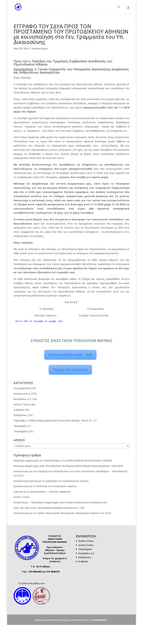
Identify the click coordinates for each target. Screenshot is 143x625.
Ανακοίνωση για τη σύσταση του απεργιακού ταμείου (45, 486)
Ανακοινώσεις (40, 48)
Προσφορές (20, 426)
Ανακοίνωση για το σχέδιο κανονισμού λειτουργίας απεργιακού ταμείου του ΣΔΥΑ (62, 513)
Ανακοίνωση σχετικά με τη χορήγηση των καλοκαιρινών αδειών (51, 481)
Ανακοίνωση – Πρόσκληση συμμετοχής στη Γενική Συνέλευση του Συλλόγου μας (60, 502)
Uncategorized (22, 388)
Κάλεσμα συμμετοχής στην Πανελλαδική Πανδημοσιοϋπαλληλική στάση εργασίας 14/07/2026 (68, 466)
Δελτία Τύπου (22, 404)
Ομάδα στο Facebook (70, 369)
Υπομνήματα (21, 431)
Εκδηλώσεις (20, 415)
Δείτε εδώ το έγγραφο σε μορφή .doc (39, 321)
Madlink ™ (102, 620)
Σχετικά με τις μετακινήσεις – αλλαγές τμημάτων (42, 491)
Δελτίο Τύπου (22, 497)
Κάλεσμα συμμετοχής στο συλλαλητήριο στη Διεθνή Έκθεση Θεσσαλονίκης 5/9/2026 (63, 460)
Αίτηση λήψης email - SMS (70, 354)
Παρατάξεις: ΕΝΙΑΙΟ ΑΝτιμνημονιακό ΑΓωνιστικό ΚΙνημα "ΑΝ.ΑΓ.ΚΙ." (53, 420)
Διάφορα (19, 409)
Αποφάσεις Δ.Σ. (23, 399)
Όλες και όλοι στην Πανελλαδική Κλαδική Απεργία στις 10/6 (49, 507)
